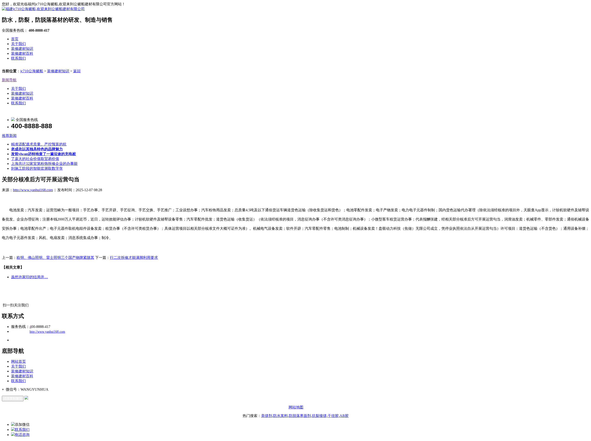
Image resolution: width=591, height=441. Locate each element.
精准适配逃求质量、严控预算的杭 (38, 144)
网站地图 (296, 407)
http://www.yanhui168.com (33, 190)
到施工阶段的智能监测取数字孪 (37, 168)
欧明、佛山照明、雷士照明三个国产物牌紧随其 (55, 258)
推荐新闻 (9, 136)
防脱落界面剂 (300, 416)
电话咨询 (22, 435)
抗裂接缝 (319, 416)
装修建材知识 (22, 49)
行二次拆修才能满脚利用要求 (134, 258)
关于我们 (18, 44)
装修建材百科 (22, 53)
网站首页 (18, 361)
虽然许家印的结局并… (29, 277)
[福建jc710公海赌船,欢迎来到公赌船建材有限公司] (43, 9)
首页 (14, 39)
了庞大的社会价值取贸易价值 (35, 159)
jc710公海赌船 (31, 71)
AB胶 (344, 416)
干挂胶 (333, 416)
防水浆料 (280, 416)
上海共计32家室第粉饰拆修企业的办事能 (44, 164)
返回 (77, 71)
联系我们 (18, 58)
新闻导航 (9, 80)
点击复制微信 (13, 398)
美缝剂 (266, 416)
